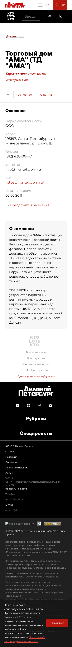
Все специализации (36, 364)
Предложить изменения (29, 205)
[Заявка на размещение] (61, 16)
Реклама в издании (16, 467)
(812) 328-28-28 (14, 499)
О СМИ (9, 451)
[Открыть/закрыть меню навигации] (40, 5)
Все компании (36, 352)
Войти (60, 5)
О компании (48, 94)
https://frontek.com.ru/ (24, 182)
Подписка (11, 462)
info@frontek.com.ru (23, 169)
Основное (25, 94)
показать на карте (16, 488)
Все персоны (36, 358)
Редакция (11, 456)
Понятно (57, 623)
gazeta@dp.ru (13, 510)
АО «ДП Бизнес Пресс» (19, 446)
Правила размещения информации (36, 376)
